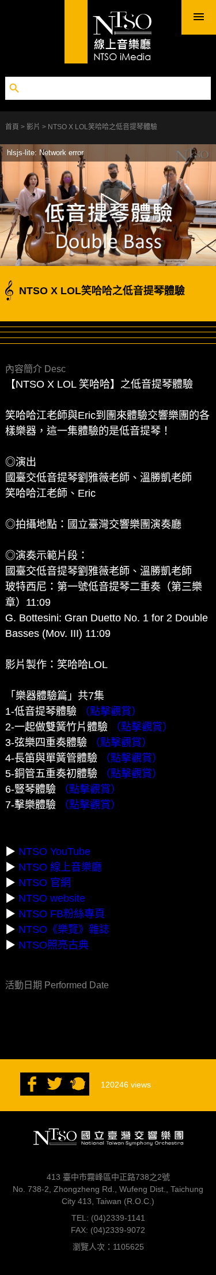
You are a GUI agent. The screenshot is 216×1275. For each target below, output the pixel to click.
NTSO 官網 (44, 882)
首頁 (13, 127)
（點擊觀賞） (110, 711)
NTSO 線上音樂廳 (60, 867)
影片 (34, 127)
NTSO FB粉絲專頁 (61, 914)
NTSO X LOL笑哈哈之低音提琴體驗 (102, 127)
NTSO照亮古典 (53, 945)
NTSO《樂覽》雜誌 (63, 929)
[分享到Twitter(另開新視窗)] (54, 1092)
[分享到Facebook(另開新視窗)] (31, 1092)
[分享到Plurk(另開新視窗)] (77, 1092)
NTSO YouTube (54, 851)
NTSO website (51, 898)
